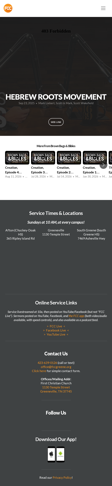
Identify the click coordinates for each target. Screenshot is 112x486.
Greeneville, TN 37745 (56, 391)
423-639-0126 (47, 363)
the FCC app (76, 316)
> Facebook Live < (56, 330)
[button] (103, 165)
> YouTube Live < (56, 334)
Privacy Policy (62, 477)
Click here (39, 371)
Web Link (56, 122)
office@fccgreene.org (56, 367)
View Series (56, 186)
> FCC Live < (56, 326)
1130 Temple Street (56, 387)
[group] (17, 165)
